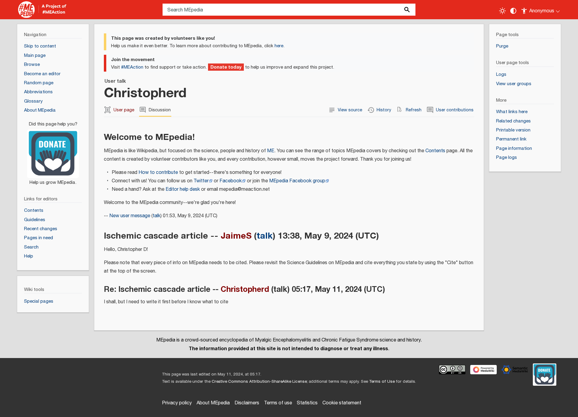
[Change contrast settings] (513, 10)
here (279, 45)
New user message (129, 216)
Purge (502, 46)
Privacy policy (177, 403)
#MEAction (132, 67)
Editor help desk (183, 189)
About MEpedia (213, 403)
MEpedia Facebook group (297, 181)
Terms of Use (382, 381)
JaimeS (236, 236)
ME (270, 151)
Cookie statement (341, 403)
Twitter (201, 181)
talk (156, 216)
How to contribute (158, 172)
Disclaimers (247, 403)
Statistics (307, 403)
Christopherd (245, 289)
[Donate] (53, 150)
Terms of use (278, 403)
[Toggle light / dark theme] (502, 10)
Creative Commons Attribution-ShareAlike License (259, 381)
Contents (435, 151)
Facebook (230, 181)
